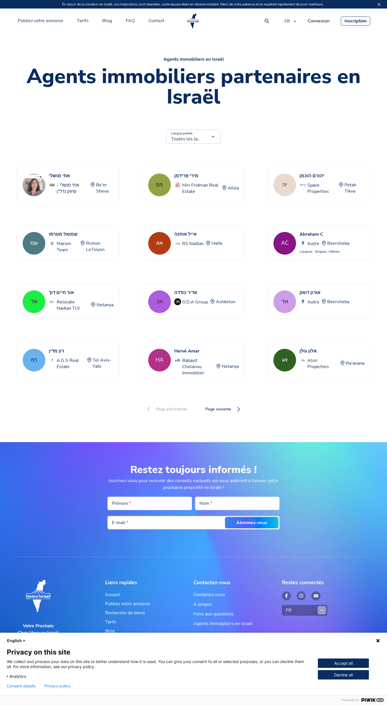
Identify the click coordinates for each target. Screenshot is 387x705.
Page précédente (171, 409)
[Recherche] (267, 21)
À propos (203, 604)
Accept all (343, 663)
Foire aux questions (213, 614)
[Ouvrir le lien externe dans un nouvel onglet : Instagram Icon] (301, 595)
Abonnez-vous (251, 523)
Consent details (21, 686)
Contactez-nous (209, 595)
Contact (156, 21)
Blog (107, 21)
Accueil (112, 595)
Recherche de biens (125, 613)
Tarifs (83, 21)
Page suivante (218, 409)
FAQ (130, 21)
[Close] (379, 4)
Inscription (356, 21)
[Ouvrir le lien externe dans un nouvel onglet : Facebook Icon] (286, 595)
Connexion (318, 21)
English (14, 640)
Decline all (343, 674)
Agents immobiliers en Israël (223, 623)
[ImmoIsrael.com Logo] (193, 21)
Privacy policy (57, 686)
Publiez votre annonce (40, 21)
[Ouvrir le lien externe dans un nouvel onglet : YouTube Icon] (315, 595)
